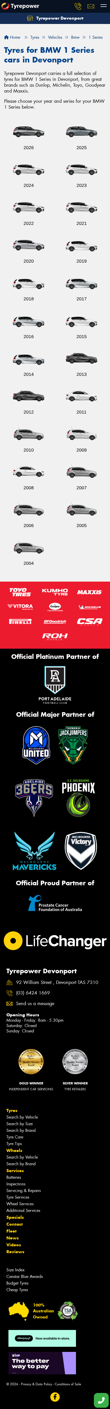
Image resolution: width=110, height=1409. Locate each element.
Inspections (15, 1184)
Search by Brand (21, 1130)
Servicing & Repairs (23, 1190)
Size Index (15, 1270)
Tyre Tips (14, 1143)
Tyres (11, 1110)
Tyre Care (14, 1137)
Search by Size (19, 1123)
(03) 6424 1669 (33, 993)
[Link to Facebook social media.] (55, 1397)
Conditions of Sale (68, 1384)
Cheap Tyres (17, 1289)
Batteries (13, 1177)
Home (14, 37)
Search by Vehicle (22, 1117)
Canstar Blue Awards (24, 1276)
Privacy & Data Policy (36, 1384)
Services (15, 1170)
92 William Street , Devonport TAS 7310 (57, 982)
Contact (14, 1224)
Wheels (14, 1150)
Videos (13, 1245)
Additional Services (23, 1210)
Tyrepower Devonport (59, 18)
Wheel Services (20, 1204)
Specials (15, 1217)
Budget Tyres (17, 1283)
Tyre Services (17, 1197)
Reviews (15, 1251)
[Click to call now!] (78, 6)
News (12, 1238)
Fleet (11, 1231)
